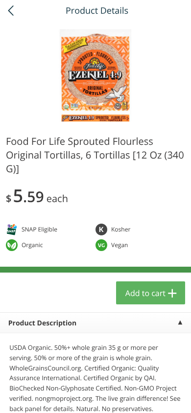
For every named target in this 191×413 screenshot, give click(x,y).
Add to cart (145, 293)
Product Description (42, 323)
